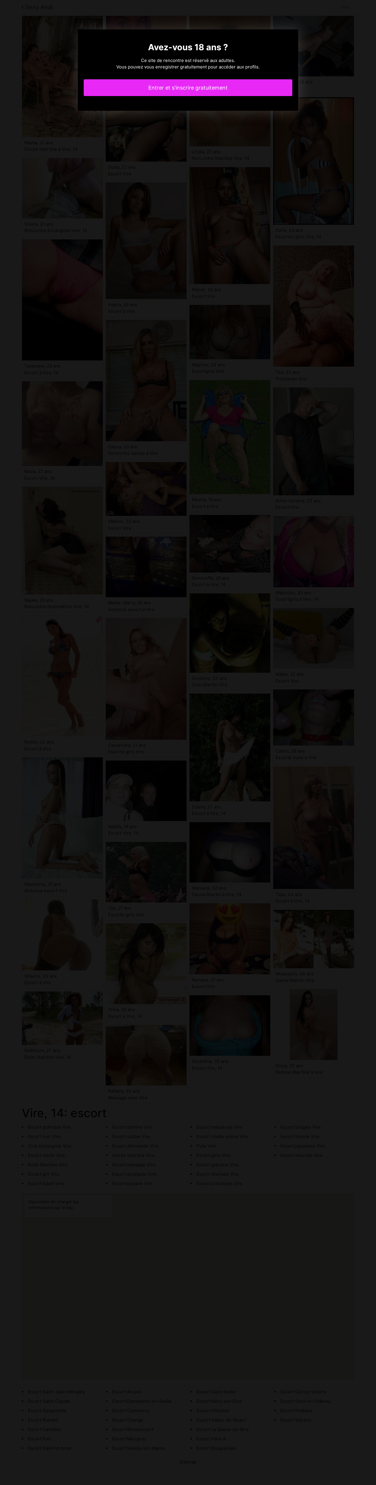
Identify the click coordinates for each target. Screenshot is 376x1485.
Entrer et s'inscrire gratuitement (188, 88)
